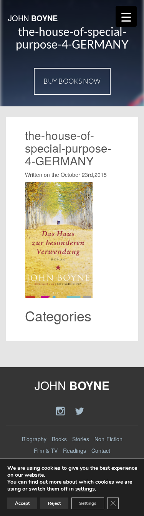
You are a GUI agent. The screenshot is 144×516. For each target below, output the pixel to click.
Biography (34, 439)
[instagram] (61, 410)
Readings (74, 450)
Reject (54, 503)
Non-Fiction (108, 439)
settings (85, 489)
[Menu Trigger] (126, 16)
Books (59, 439)
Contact (100, 450)
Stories (80, 439)
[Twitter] (79, 410)
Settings (87, 503)
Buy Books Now (72, 81)
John (33, 18)
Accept (22, 503)
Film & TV (46, 450)
